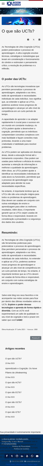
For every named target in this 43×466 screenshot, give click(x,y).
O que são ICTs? (13, 414)
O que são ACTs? (13, 384)
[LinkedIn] (39, 40)
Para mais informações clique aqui (21, 464)
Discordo (16, 461)
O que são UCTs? (13, 360)
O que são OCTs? (13, 404)
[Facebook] (28, 40)
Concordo (5, 461)
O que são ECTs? (13, 394)
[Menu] (3, 4)
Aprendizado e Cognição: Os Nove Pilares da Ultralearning (21, 372)
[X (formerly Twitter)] (34, 40)
